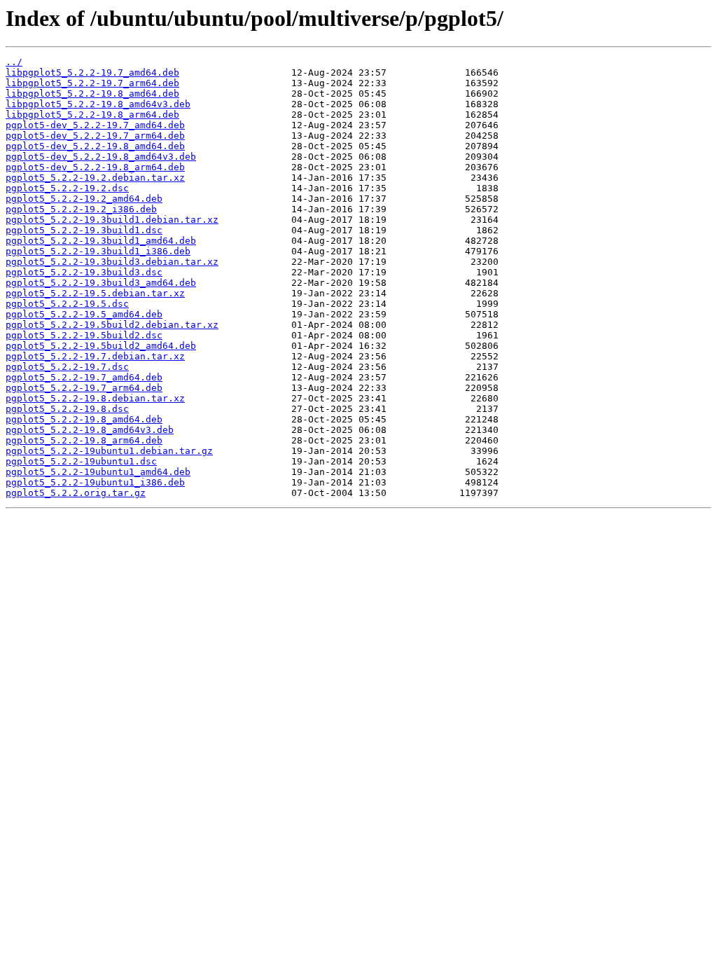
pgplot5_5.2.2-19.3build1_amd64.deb (101, 240)
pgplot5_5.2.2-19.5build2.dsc (84, 335)
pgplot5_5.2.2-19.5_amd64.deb (84, 314)
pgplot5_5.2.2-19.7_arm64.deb (84, 388)
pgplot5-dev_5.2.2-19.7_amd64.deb (95, 125)
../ (14, 62)
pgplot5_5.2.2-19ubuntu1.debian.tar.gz (109, 451)
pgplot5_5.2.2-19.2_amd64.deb (84, 198)
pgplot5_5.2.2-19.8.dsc (67, 409)
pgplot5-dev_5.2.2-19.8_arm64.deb (95, 167)
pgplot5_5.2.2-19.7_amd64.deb (84, 377)
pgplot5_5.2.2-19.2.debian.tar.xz (95, 177)
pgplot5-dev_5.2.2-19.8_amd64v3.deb (101, 156)
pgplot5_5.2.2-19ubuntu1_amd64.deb (98, 472)
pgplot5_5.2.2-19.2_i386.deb (81, 209)
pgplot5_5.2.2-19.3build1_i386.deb (98, 251)
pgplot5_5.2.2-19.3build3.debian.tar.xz (112, 261)
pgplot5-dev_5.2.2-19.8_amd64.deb (95, 146)
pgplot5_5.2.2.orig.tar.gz (76, 493)
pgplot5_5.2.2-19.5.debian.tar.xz (95, 293)
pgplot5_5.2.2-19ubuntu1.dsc (81, 461)
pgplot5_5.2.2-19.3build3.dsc (84, 272)
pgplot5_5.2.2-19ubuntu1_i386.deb (95, 482)
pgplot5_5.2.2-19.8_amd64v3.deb (90, 430)
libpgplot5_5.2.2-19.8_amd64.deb (92, 93)
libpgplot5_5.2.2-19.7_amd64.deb (92, 72)
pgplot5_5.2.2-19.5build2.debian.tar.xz (112, 324)
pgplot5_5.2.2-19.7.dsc (67, 367)
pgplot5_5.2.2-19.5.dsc (67, 303)
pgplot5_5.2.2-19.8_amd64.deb (84, 419)
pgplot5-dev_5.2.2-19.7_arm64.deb (95, 135)
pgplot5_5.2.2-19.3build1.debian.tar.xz (112, 219)
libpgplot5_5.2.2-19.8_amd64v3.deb (98, 104)
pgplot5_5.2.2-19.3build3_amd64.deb (101, 282)
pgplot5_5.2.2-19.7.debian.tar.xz (95, 356)
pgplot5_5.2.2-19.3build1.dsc (84, 230)
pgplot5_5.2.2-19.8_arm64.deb (84, 440)
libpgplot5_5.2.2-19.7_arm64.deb (92, 83)
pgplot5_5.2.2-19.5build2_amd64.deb (101, 345)
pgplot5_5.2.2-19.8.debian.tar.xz (95, 398)
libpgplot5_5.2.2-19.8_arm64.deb (92, 114)
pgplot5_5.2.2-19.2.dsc (67, 188)
